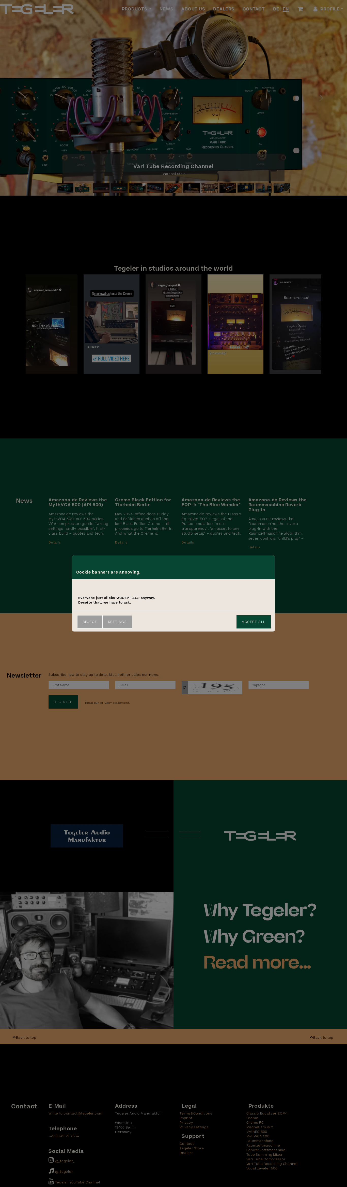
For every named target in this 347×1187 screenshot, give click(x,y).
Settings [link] (117, 622)
